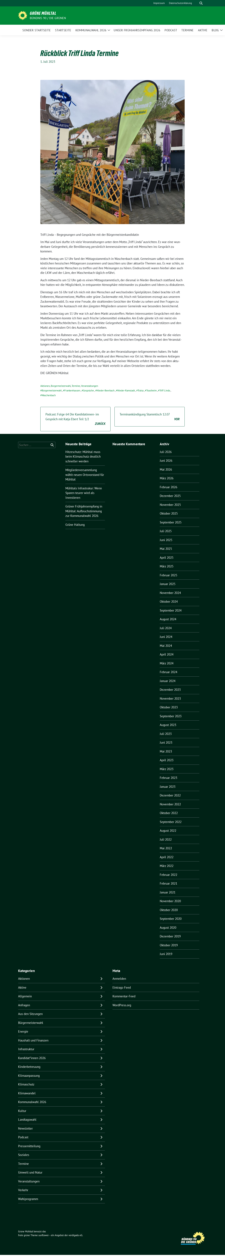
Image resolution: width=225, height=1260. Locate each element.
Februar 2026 (168, 487)
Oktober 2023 (169, 707)
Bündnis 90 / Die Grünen (48, 18)
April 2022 (166, 857)
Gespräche (88, 390)
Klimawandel (27, 1093)
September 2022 (171, 822)
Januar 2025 (167, 584)
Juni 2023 (166, 742)
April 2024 (166, 654)
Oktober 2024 (169, 601)
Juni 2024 (166, 637)
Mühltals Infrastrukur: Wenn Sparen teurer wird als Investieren (83, 493)
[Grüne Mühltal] (22, 15)
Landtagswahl (27, 1120)
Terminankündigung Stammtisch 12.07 (150, 416)
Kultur (22, 1111)
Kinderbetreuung (29, 1067)
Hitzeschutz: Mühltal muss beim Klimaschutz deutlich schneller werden (83, 456)
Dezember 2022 (170, 795)
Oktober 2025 (169, 513)
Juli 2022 (166, 839)
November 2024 (170, 593)
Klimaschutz (26, 1084)
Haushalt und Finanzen (33, 1040)
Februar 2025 (168, 575)
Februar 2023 (168, 778)
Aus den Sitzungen (30, 1014)
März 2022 (166, 866)
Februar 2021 (168, 883)
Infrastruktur (26, 1049)
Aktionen (45, 385)
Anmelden (119, 979)
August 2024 (168, 619)
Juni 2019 (166, 954)
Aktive (22, 987)
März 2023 (166, 769)
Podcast (23, 1137)
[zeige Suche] (201, 3)
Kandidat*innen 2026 (32, 1058)
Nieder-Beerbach (105, 390)
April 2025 (166, 558)
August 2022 (168, 831)
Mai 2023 (166, 751)
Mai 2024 (166, 646)
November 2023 (170, 698)
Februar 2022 (168, 875)
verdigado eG (75, 1235)
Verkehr (23, 1190)
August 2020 (168, 928)
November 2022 (170, 804)
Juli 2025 (166, 531)
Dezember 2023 (170, 690)
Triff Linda (164, 390)
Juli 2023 (166, 734)
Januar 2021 (167, 892)
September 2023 (171, 716)
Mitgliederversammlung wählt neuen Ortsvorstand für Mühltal (84, 474)
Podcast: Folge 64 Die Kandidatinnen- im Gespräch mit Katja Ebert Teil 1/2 (75, 419)
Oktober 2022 (169, 813)
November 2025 (170, 505)
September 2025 (171, 522)
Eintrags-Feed (121, 987)
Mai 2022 (166, 848)
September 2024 (171, 610)
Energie (23, 1031)
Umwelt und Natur (30, 1172)
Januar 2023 (167, 787)
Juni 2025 (166, 540)
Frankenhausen (72, 390)
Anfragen (24, 1005)
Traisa (140, 390)
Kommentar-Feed (123, 996)
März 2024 (166, 663)
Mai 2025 (166, 549)
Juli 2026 (166, 452)
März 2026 (166, 478)
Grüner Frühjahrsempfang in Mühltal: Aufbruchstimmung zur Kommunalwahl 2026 (83, 511)
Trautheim (151, 390)
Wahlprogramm (28, 1199)
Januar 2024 (167, 681)
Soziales (23, 1155)
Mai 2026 (166, 469)
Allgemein (25, 996)
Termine (76, 385)
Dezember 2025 (170, 496)
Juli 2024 (166, 628)
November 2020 (170, 901)
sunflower (43, 1235)
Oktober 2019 (169, 945)
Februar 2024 (168, 672)
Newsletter (25, 1128)
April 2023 (166, 760)
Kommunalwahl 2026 (32, 1102)
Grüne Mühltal (43, 13)
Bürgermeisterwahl (61, 385)
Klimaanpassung (29, 1076)
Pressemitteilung (29, 1146)
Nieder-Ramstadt (126, 390)
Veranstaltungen (89, 385)
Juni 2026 (166, 461)
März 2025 (166, 566)
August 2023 (168, 725)
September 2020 (171, 919)
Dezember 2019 (170, 936)
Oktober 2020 (169, 910)
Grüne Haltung (75, 525)
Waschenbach (49, 395)
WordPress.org (121, 1005)
